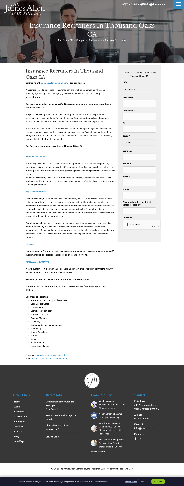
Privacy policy (131, 481)
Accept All (158, 481)
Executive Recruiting (35, 156)
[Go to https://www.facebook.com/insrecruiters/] (135, 438)
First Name (129, 97)
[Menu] (178, 4)
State (126, 136)
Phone (126, 189)
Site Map (129, 468)
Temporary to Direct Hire (37, 262)
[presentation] (142, 225)
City (125, 123)
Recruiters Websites (113, 468)
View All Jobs (52, 436)
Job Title (127, 163)
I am (125, 82)
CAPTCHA (128, 217)
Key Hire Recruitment (36, 191)
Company (127, 151)
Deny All (144, 481)
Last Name (129, 110)
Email (126, 176)
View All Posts (98, 451)
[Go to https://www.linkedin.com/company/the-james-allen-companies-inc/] (140, 438)
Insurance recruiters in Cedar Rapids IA (49, 358)
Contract (30, 244)
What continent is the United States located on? (137, 203)
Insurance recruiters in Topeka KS (50, 355)
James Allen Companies (54, 83)
